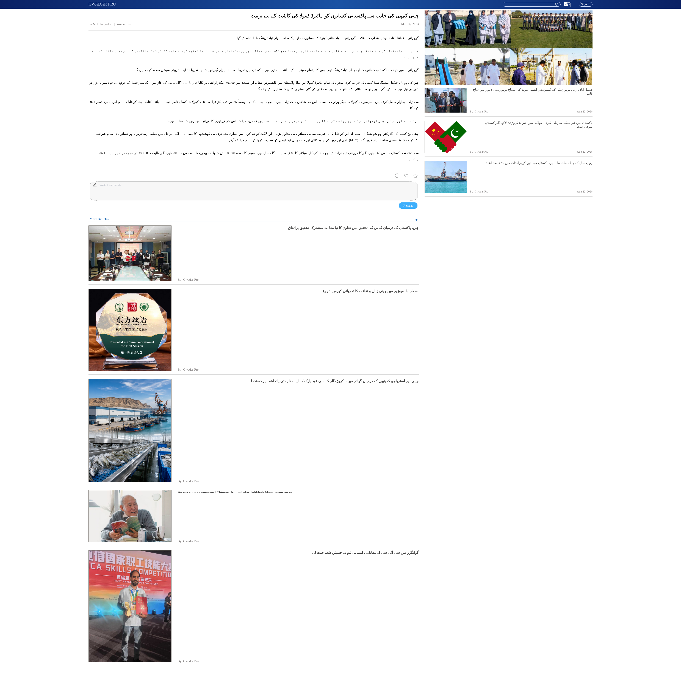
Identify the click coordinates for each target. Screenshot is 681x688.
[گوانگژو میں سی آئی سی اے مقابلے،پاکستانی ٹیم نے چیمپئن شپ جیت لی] (129, 606)
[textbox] (531, 4)
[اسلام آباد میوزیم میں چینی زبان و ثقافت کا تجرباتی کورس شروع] (129, 330)
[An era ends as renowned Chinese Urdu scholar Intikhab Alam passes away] (129, 516)
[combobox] (531, 4)
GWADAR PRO (102, 4)
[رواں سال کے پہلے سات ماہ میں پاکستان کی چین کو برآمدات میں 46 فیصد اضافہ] (446, 177)
